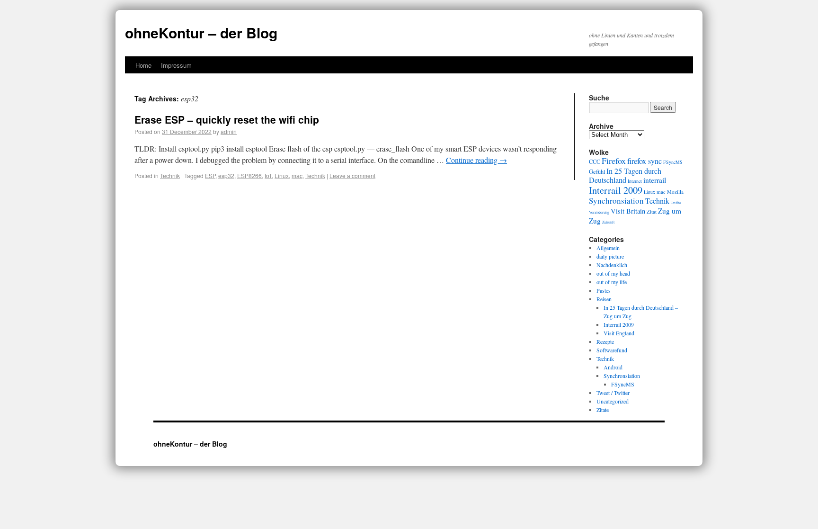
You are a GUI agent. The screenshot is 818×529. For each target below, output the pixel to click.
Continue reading (476, 160)
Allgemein (608, 247)
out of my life (611, 282)
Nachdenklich (611, 265)
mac (297, 175)
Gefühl (597, 171)
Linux (282, 175)
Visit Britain (628, 210)
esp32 (226, 175)
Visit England (619, 333)
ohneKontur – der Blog (201, 32)
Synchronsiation (616, 200)
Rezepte (605, 341)
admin (229, 131)
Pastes (603, 290)
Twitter (676, 202)
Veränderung (599, 212)
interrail (654, 180)
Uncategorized (612, 401)
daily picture (610, 256)
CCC (594, 161)
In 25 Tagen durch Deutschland (625, 175)
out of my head (613, 273)
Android (613, 367)
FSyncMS (673, 162)
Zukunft (608, 221)
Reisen (604, 299)
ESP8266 (249, 175)
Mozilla (675, 191)
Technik (170, 175)
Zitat (652, 211)
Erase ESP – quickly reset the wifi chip (226, 119)
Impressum (176, 65)
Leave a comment (352, 175)
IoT (268, 175)
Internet (635, 181)
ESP (210, 175)
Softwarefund (611, 350)
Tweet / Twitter (613, 392)
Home (143, 65)
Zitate (602, 409)
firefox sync (644, 161)
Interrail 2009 (615, 190)
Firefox (614, 160)
